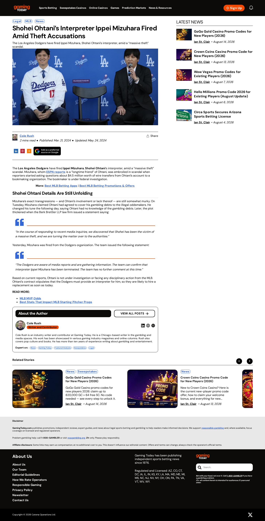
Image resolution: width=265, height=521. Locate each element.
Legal (17, 21)
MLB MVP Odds (30, 298)
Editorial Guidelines (26, 475)
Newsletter (20, 495)
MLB (28, 21)
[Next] (250, 361)
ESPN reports (55, 172)
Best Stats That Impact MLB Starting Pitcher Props (56, 302)
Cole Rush (27, 136)
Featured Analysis (63, 348)
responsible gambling (212, 428)
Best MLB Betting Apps (61, 186)
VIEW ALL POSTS (132, 313)
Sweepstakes (80, 348)
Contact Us (20, 500)
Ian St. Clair (202, 42)
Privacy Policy (22, 490)
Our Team (19, 470)
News (40, 21)
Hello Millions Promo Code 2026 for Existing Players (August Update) (222, 94)
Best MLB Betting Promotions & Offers (107, 186)
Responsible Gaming (27, 485)
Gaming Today (45, 348)
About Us (18, 464)
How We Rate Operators (29, 480)
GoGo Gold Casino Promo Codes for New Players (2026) (223, 33)
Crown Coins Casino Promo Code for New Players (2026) (223, 53)
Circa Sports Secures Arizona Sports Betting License (218, 114)
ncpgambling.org (76, 437)
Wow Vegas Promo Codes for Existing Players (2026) (217, 74)
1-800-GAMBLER (234, 476)
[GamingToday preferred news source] (47, 151)
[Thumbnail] (37, 389)
